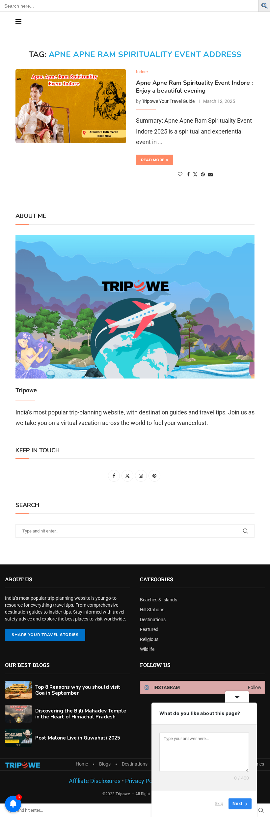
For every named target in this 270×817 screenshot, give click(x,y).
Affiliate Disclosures (95, 780)
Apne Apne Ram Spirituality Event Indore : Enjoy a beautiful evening (194, 87)
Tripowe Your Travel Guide (168, 101)
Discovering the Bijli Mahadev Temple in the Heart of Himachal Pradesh (80, 714)
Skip (219, 803)
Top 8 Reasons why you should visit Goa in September (78, 690)
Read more (152, 160)
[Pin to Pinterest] (203, 174)
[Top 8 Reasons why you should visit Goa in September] (18, 690)
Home (82, 764)
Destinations (153, 619)
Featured (149, 629)
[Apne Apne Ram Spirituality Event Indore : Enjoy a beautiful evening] (70, 106)
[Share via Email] (210, 174)
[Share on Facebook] (188, 174)
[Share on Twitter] (195, 174)
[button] (265, 5)
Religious (149, 639)
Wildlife (147, 649)
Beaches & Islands (158, 599)
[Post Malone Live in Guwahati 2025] (18, 738)
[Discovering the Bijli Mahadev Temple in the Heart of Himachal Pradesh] (18, 714)
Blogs (105, 764)
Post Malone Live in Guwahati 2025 (77, 738)
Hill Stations (152, 609)
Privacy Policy (142, 780)
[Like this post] (180, 174)
